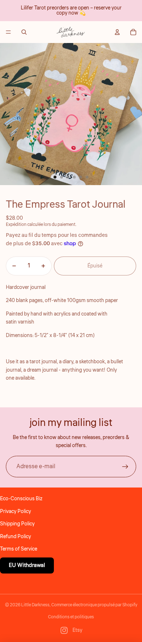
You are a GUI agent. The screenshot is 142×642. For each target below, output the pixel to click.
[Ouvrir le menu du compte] (117, 32)
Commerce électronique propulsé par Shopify (94, 605)
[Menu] (8, 32)
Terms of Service (18, 549)
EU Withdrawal (27, 565)
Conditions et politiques (71, 617)
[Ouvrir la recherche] (24, 32)
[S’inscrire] (125, 466)
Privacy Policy (15, 511)
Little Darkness (35, 605)
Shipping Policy (17, 524)
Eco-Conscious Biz (21, 498)
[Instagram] (64, 630)
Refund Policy (15, 536)
